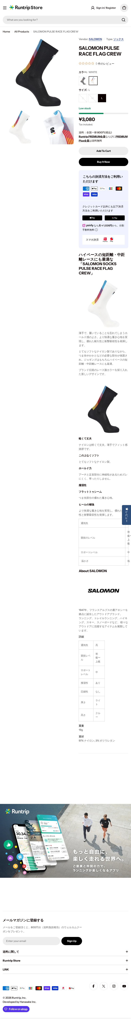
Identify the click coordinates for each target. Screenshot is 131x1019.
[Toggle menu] (5, 8)
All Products (21, 31)
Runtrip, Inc (19, 997)
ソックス (118, 39)
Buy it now (103, 161)
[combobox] (65, 20)
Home (6, 31)
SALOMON (95, 39)
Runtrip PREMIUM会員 (92, 136)
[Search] (123, 20)
